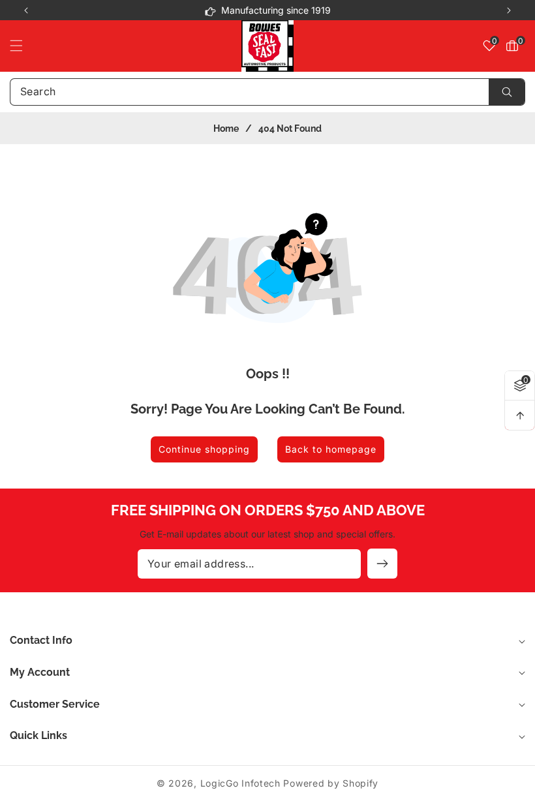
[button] (509, 10)
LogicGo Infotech (240, 783)
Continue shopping (204, 449)
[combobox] (267, 92)
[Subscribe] (382, 564)
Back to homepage (330, 449)
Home (226, 128)
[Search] (507, 92)
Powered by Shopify (330, 783)
